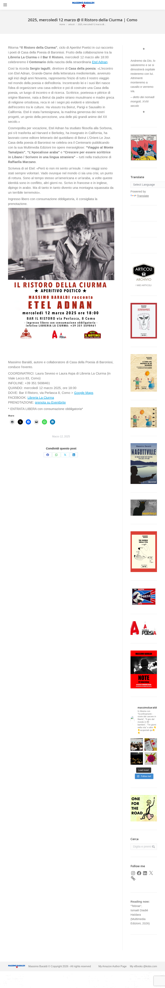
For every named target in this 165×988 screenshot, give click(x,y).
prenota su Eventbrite (50, 402)
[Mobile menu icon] (5, 5)
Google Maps (83, 393)
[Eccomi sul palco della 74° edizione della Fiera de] (137, 744)
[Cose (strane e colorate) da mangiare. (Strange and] (151, 758)
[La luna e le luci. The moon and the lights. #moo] (137, 758)
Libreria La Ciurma (41, 397)
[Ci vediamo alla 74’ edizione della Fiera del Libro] (151, 744)
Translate (143, 196)
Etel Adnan (99, 62)
